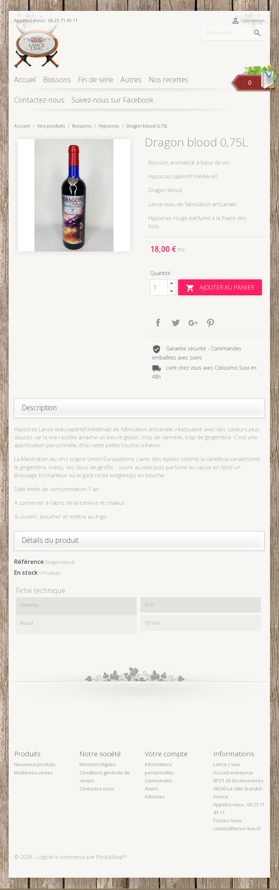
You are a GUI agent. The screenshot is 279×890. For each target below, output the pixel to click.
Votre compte (166, 753)
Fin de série (95, 79)
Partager (158, 323)
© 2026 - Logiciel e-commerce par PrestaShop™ (70, 856)
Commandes (158, 780)
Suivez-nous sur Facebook (112, 100)
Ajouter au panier (220, 287)
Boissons (57, 79)
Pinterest (210, 323)
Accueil (25, 79)
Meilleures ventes (33, 772)
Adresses (155, 796)
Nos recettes (168, 79)
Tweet (175, 323)
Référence (29, 562)
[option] (74, 195)
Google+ (193, 323)
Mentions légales (97, 764)
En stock (26, 573)
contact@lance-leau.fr (237, 828)
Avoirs (151, 788)
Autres (130, 79)
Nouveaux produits (34, 764)
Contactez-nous (39, 100)
